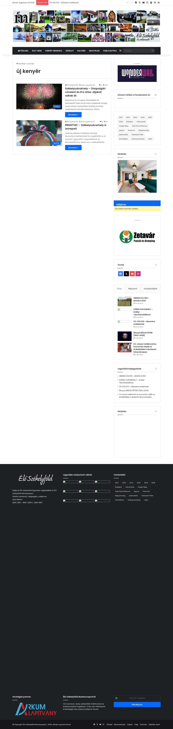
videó (150, 139)
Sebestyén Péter (137, 134)
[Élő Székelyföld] (86, 26)
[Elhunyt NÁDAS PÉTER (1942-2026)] (125, 336)
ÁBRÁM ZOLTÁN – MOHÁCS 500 (141, 299)
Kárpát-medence (53, 51)
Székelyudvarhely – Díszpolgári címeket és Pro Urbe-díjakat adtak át (85, 92)
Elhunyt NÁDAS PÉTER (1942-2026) (142, 334)
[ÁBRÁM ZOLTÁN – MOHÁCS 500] (125, 301)
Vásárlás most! (154, 724)
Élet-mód (37, 51)
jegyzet (121, 130)
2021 (121, 117)
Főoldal (24, 51)
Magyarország (144, 130)
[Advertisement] (139, 435)
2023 (135, 117)
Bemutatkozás (119, 724)
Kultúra (81, 51)
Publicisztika (110, 51)
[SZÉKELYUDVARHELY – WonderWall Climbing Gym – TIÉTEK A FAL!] (86, 503)
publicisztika (123, 134)
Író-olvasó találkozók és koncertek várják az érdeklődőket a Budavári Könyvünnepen (144, 348)
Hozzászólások (150, 288)
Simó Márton (123, 139)
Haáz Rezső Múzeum (139, 126)
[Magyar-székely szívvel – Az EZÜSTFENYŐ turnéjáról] (86, 485)
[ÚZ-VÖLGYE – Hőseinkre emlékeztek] (125, 325)
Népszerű (132, 288)
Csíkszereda (141, 122)
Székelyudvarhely (138, 139)
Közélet (70, 51)
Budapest (129, 122)
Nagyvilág (94, 51)
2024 (143, 117)
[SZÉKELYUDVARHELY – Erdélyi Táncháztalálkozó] (125, 313)
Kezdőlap (21, 64)
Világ (136, 724)
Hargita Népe (123, 126)
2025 (150, 117)
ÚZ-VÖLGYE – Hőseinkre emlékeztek (134, 387)
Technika (143, 724)
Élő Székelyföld (72, 85)
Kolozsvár (131, 130)
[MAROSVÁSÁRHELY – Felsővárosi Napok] (102, 503)
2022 (128, 117)
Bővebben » (73, 115)
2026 (121, 122)
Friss (119, 288)
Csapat (129, 724)
